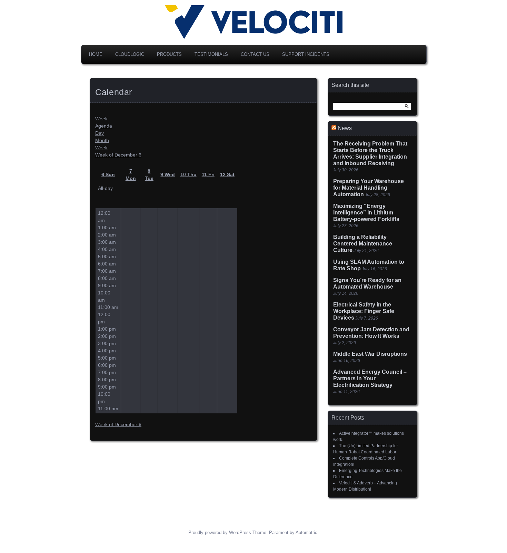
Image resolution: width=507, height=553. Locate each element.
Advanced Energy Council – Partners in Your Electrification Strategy (370, 378)
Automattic (306, 532)
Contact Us (255, 54)
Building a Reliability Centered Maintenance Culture (362, 243)
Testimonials (211, 54)
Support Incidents (305, 54)
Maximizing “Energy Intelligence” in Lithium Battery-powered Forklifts (366, 212)
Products (169, 54)
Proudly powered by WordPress (219, 532)
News (345, 128)
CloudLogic (129, 54)
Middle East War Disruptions (370, 354)
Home (95, 54)
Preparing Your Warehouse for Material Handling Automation (368, 187)
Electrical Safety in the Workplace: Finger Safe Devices (363, 311)
